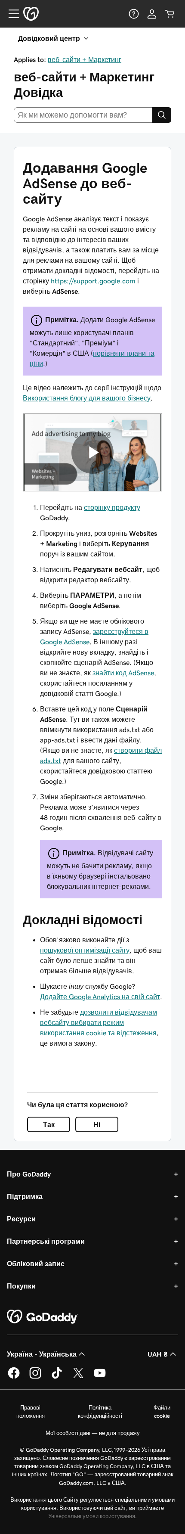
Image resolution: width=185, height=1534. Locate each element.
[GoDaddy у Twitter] (78, 1377)
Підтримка (25, 1196)
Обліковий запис (36, 1263)
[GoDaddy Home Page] (42, 1317)
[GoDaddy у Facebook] (14, 1377)
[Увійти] (152, 14)
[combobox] (83, 115)
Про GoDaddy (29, 1174)
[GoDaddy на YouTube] (100, 1377)
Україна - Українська (42, 1354)
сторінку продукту (112, 507)
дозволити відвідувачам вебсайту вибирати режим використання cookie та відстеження (98, 1022)
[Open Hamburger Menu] (10, 13)
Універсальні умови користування (91, 1516)
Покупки (21, 1285)
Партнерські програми (46, 1241)
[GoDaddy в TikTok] (57, 1377)
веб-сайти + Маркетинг (84, 59)
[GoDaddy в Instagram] (35, 1377)
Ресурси (21, 1218)
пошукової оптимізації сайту (85, 950)
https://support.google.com (93, 280)
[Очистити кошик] (170, 14)
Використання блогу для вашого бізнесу (87, 397)
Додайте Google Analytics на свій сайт (100, 996)
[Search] (161, 115)
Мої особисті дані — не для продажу (93, 1433)
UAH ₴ (158, 1354)
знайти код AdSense (123, 672)
